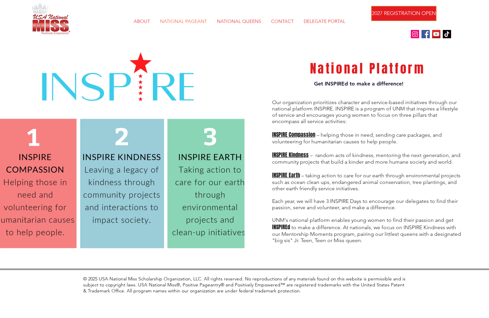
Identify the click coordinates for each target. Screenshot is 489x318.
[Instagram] (415, 34)
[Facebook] (425, 34)
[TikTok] (447, 34)
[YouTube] (436, 34)
